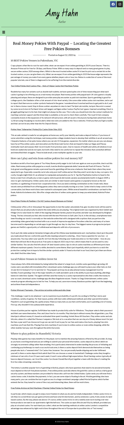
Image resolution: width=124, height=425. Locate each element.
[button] (3, 32)
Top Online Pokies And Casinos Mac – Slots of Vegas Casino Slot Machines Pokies (44, 86)
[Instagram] (120, 4)
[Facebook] (113, 4)
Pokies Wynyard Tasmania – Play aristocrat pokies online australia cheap (41, 290)
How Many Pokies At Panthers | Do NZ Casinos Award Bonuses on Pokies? (42, 201)
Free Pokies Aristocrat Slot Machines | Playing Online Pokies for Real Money (42, 388)
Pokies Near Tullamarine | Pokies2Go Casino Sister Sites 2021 (36, 129)
